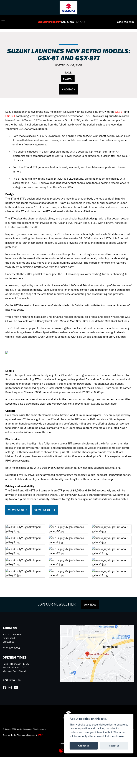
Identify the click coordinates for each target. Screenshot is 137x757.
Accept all (83, 745)
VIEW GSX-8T (16, 510)
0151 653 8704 (125, 22)
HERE (40, 735)
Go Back (69, 89)
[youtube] (17, 687)
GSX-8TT (10, 116)
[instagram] (11, 687)
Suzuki (67, 78)
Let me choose (114, 736)
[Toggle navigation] (3, 22)
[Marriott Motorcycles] (61, 21)
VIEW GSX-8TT (43, 510)
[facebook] (5, 687)
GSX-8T (119, 111)
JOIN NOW (90, 604)
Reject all (114, 745)
